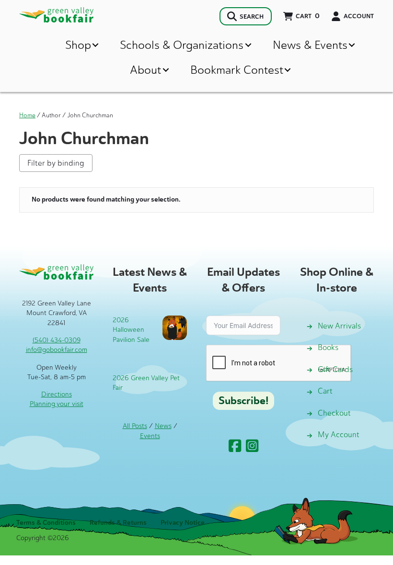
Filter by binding (55, 163)
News (163, 426)
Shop (78, 45)
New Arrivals (339, 325)
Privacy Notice (183, 522)
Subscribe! (243, 401)
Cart (325, 391)
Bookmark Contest (236, 70)
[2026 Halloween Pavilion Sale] (174, 327)
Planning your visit (56, 404)
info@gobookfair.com (56, 350)
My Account (338, 434)
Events (150, 436)
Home (27, 115)
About (145, 70)
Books (328, 347)
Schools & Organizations (181, 45)
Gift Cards (335, 369)
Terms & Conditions (46, 522)
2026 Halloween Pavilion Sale (131, 330)
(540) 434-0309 (57, 340)
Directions (56, 394)
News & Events (310, 45)
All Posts (135, 426)
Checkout (334, 413)
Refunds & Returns (118, 522)
